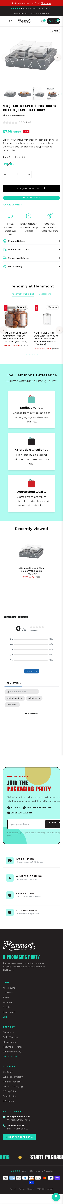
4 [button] (34, 354)
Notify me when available (31, 188)
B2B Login (8, 1101)
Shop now (46, 3)
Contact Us (8, 1032)
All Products (9, 988)
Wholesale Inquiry (12, 1051)
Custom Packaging (13, 1086)
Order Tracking (10, 1037)
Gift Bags (7, 992)
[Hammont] (31, 946)
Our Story (8, 1072)
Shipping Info (10, 1042)
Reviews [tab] (13, 683)
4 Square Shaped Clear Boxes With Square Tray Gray (31, 571)
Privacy (13, 1189)
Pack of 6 (9, 164)
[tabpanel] (31, 717)
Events (6, 1007)
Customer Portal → (13, 1056)
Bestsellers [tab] (45, 294)
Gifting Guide (9, 1091)
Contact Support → (20, 1137)
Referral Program (12, 1081)
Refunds (30, 1189)
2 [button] (29, 354)
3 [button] (32, 354)
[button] (31, 639)
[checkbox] (12, 704)
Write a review (31, 671)
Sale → (6, 1017)
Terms (21, 1189)
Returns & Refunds (12, 1047)
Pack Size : (14, 157)
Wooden (7, 1002)
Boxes (6, 997)
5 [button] (37, 354)
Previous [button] (5, 57)
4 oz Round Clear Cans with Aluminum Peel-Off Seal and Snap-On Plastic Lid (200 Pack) (46, 338)
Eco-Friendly (9, 1012)
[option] (31, 56)
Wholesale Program (13, 1077)
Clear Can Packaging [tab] (23, 294)
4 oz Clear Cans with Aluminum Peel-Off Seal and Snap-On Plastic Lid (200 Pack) (15, 337)
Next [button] (57, 57)
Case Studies (9, 1096)
